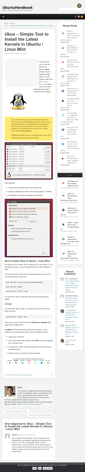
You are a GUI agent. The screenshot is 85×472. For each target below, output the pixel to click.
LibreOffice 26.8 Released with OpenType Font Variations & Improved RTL (69, 78)
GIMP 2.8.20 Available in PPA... (17, 411)
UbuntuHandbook (17, 7)
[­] (42, 1)
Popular (70, 175)
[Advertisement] (21, 73)
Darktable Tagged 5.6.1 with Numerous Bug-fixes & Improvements (70, 103)
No (40, 468)
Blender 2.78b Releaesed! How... (40, 415)
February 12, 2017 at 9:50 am (26, 435)
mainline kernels (25, 131)
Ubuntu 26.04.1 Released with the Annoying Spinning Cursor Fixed (70, 64)
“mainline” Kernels (44, 82)
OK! (34, 468)
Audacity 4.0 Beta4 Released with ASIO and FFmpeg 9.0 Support (69, 49)
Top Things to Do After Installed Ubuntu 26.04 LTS (73, 183)
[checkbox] (79, 6)
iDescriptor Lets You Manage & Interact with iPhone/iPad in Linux (69, 131)
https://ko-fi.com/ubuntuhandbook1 (29, 404)
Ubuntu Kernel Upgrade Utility (23, 375)
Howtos (8, 375)
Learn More (48, 468)
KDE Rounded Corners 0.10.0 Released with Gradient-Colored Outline (69, 146)
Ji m (66, 310)
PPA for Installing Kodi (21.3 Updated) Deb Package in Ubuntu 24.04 (72, 314)
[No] (82, 467)
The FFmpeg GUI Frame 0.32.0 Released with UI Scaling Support (71, 301)
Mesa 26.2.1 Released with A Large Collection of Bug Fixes (72, 159)
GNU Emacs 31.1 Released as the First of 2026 (73, 90)
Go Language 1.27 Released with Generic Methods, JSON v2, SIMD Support (69, 117)
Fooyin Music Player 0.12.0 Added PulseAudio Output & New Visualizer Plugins (72, 285)
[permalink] (51, 375)
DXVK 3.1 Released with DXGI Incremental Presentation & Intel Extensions (69, 35)
